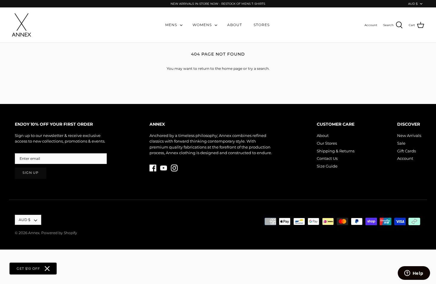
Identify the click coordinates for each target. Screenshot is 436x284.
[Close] (47, 268)
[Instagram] (174, 168)
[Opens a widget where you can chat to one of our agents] (413, 273)
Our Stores (327, 143)
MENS (171, 25)
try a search (258, 68)
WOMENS (202, 25)
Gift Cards (406, 151)
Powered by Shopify (59, 233)
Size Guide (327, 166)
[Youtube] (163, 168)
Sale (401, 143)
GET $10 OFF (28, 268)
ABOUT (234, 25)
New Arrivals (409, 135)
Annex (33, 233)
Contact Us (327, 158)
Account (405, 158)
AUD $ (413, 3)
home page (232, 68)
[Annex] (21, 25)
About (323, 135)
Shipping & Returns (335, 151)
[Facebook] (152, 168)
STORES (262, 25)
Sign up (31, 173)
